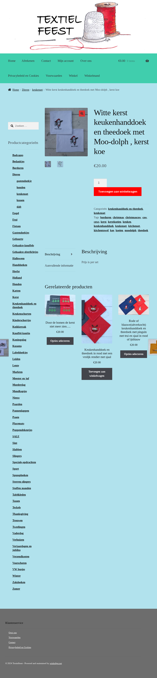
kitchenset (134, 226)
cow (144, 217)
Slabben (17, 449)
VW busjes (18, 569)
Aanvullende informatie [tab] (59, 265)
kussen (20, 200)
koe (112, 230)
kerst (103, 221)
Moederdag (18, 384)
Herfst (16, 271)
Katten (16, 290)
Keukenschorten (21, 313)
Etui (14, 219)
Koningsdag (19, 339)
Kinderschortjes (21, 320)
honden (21, 187)
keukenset (37, 89)
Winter (16, 575)
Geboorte (17, 239)
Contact (46, 60)
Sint (14, 443)
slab (19, 206)
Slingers (17, 456)
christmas (118, 217)
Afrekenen (28, 60)
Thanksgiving (20, 514)
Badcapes (17, 155)
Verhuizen (18, 539)
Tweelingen (18, 527)
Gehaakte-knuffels (23, 245)
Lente (15, 365)
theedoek (143, 230)
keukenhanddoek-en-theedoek (125, 208)
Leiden (16, 359)
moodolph (130, 230)
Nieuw (16, 397)
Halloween (18, 258)
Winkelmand (92, 75)
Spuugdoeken (20, 475)
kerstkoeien (114, 221)
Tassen (16, 501)
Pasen (15, 417)
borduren (105, 217)
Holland (17, 277)
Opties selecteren (60, 340)
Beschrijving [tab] (52, 254)
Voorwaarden (54, 75)
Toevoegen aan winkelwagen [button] (96, 373)
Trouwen (17, 520)
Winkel (73, 75)
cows (96, 221)
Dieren (25, 89)
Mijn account (66, 60)
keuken (127, 221)
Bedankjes (18, 161)
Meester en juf (20, 378)
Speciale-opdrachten (24, 462)
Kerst (15, 297)
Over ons (86, 60)
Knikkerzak (19, 326)
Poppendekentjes (22, 430)
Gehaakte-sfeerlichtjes (25, 252)
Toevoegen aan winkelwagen (117, 191)
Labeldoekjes (20, 352)
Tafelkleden (19, 494)
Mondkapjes (19, 391)
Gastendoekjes (20, 232)
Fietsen (16, 226)
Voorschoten (19, 563)
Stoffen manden (21, 488)
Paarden (17, 404)
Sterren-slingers (21, 481)
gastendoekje (24, 181)
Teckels (16, 507)
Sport (15, 468)
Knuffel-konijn (21, 333)
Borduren (18, 168)
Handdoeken (19, 265)
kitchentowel (101, 230)
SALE (15, 436)
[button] (82, 113)
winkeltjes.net (56, 663)
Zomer (16, 588)
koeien (119, 230)
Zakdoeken (18, 582)
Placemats (18, 423)
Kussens (17, 346)
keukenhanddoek (104, 226)
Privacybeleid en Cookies (23, 75)
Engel (15, 213)
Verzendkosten (20, 556)
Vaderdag (18, 533)
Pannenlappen (20, 410)
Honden (17, 284)
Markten (17, 372)
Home (12, 60)
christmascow (133, 217)
